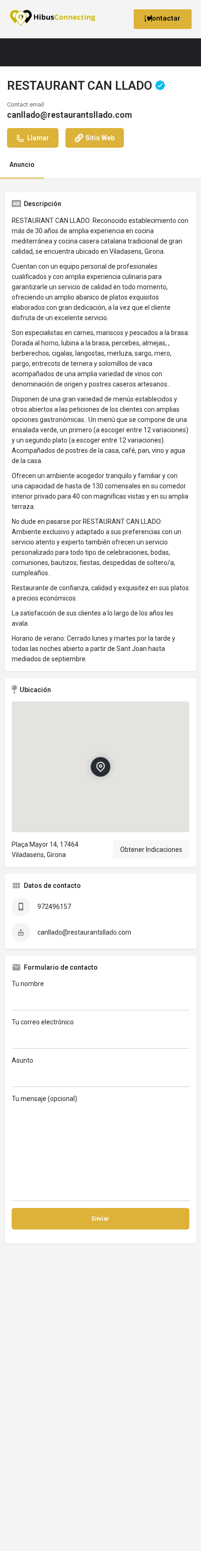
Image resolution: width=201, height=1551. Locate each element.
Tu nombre (28, 983)
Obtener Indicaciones (151, 849)
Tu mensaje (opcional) (44, 1098)
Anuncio (22, 164)
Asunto (22, 1060)
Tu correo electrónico (43, 1022)
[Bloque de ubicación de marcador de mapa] (100, 767)
